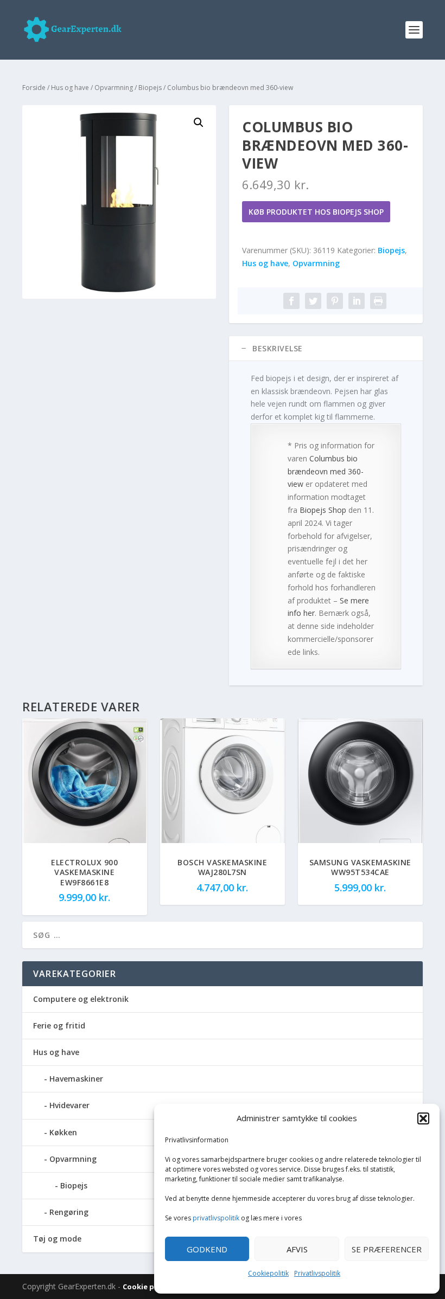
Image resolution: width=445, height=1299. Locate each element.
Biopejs (150, 87)
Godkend (207, 1249)
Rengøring (68, 1212)
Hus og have (70, 87)
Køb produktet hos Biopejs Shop (316, 212)
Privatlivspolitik (317, 1273)
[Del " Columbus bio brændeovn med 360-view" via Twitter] (313, 301)
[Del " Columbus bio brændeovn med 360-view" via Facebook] (291, 301)
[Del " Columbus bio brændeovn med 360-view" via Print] (378, 301)
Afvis (297, 1249)
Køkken (63, 1132)
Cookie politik (149, 1286)
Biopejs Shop (323, 510)
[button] (423, 1118)
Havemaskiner (76, 1078)
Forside (34, 87)
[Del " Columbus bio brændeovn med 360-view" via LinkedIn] (356, 301)
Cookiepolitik (268, 1273)
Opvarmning (113, 87)
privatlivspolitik (216, 1218)
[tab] (326, 348)
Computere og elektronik (81, 999)
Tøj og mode (57, 1238)
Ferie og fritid (59, 1025)
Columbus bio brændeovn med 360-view (326, 471)
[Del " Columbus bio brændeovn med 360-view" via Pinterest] (335, 301)
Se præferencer (387, 1249)
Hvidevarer (69, 1105)
